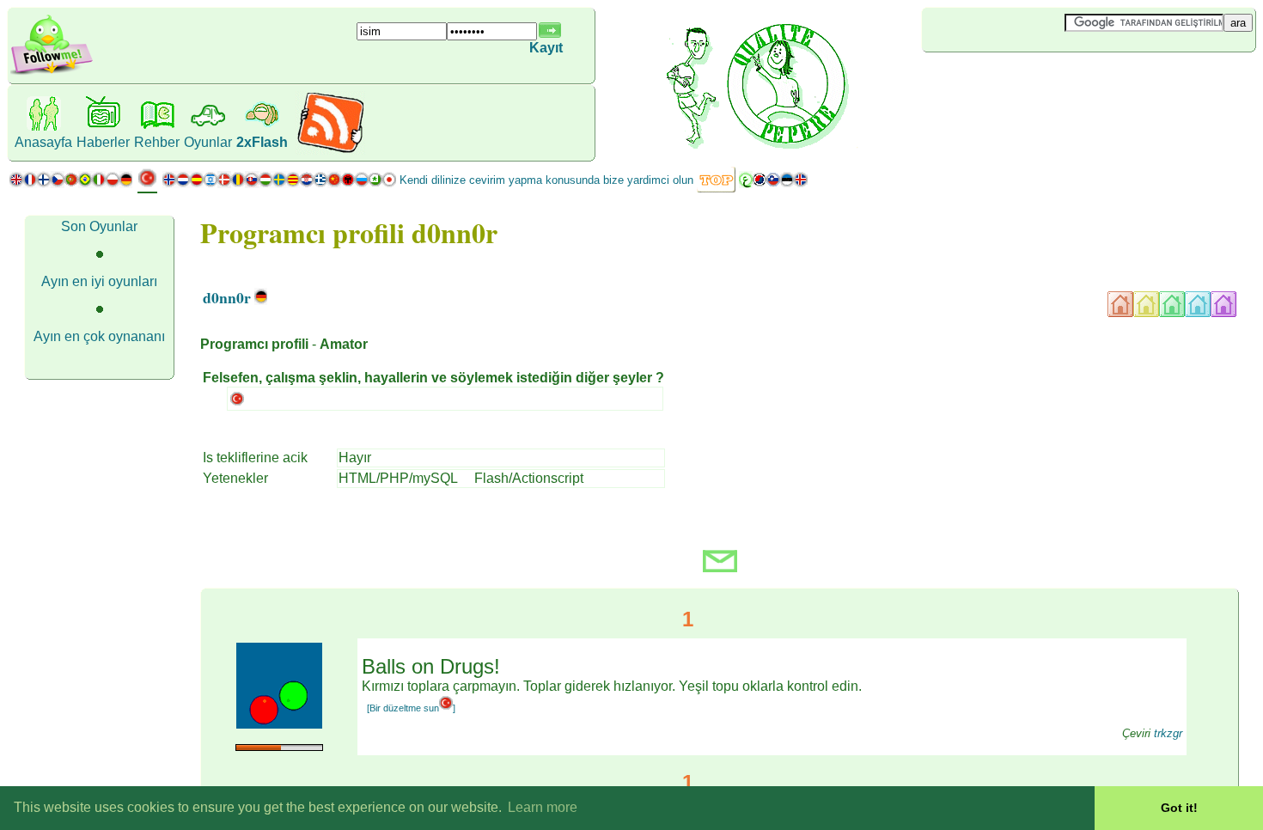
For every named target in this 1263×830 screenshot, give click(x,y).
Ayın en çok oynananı (99, 336)
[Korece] (759, 183)
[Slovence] (773, 183)
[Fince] (44, 183)
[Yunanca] (320, 183)
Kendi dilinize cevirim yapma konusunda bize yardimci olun (546, 180)
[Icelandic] (801, 183)
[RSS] (330, 150)
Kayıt (546, 47)
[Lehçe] (112, 183)
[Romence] (238, 183)
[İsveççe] (279, 183)
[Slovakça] (252, 183)
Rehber (157, 142)
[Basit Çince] (334, 183)
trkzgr (1168, 733)
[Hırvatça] (307, 183)
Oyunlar (208, 142)
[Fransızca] (30, 183)
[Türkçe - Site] (147, 184)
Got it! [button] (1179, 808)
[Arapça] (746, 183)
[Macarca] (265, 183)
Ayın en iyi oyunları (99, 281)
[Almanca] (125, 183)
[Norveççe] (169, 183)
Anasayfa (43, 142)
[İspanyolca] (197, 183)
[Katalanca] (293, 183)
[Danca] (224, 183)
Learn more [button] (542, 807)
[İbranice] (210, 183)
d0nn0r (227, 297)
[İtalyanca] (99, 183)
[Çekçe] (57, 183)
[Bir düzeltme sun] (411, 708)
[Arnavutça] (348, 183)
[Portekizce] (78, 183)
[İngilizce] (16, 183)
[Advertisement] (1024, 81)
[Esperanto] (375, 183)
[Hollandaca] (183, 183)
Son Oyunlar (99, 226)
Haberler (103, 142)
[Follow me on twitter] (51, 72)
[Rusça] (362, 183)
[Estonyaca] (787, 183)
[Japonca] (389, 183)
